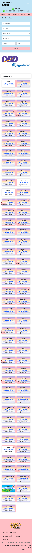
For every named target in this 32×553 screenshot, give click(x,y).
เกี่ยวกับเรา (18, 536)
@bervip (17, 9)
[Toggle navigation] (28, 4)
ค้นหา (16, 49)
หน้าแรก (5, 532)
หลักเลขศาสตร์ (7, 536)
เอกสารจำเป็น (14, 532)
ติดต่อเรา (5, 540)
